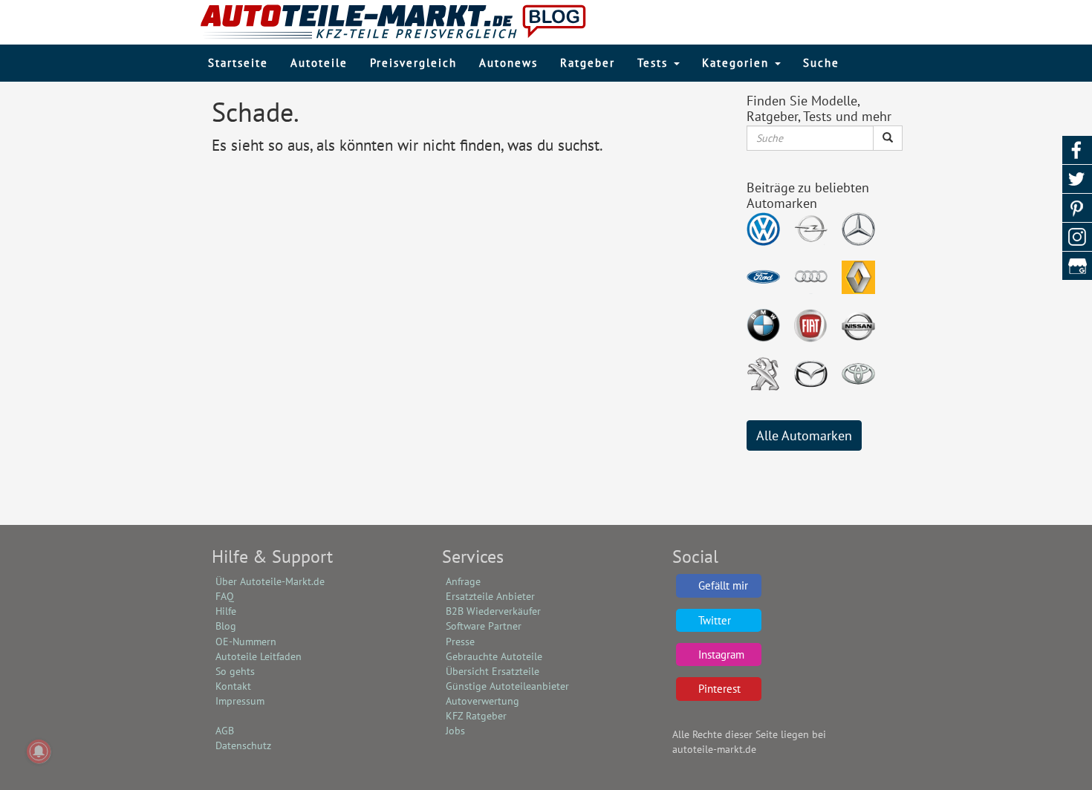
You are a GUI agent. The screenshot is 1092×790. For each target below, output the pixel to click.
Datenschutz (243, 745)
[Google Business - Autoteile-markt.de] (1077, 266)
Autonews (508, 63)
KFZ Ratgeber (476, 715)
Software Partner (483, 626)
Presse (460, 641)
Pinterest (719, 689)
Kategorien (737, 63)
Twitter (714, 620)
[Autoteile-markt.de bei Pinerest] (1077, 208)
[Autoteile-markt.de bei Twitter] (1077, 179)
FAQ (224, 596)
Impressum (239, 701)
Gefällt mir (723, 585)
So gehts (235, 671)
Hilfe (225, 611)
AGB (224, 730)
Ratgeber (587, 63)
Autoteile (319, 63)
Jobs (455, 730)
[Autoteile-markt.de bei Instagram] (1077, 237)
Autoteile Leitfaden (258, 656)
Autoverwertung (482, 701)
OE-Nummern (245, 641)
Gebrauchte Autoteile (494, 656)
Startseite (238, 63)
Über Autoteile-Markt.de (270, 581)
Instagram (721, 654)
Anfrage (463, 581)
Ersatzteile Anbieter (490, 596)
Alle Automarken (804, 435)
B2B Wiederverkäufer (493, 611)
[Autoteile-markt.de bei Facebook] (1077, 150)
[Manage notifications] (39, 751)
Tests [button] (654, 63)
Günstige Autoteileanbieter (507, 686)
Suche (821, 63)
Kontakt (233, 686)
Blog (225, 626)
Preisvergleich (413, 63)
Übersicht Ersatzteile (492, 671)
